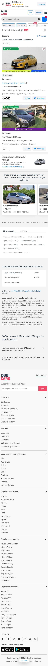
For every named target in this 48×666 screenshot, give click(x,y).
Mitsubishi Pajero (8, 577)
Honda (4, 529)
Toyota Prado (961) (10, 241)
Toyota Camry (7, 554)
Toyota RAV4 (6, 621)
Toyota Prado (6, 550)
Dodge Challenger (8, 614)
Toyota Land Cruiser (9, 544)
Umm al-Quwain (7, 485)
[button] (3, 4)
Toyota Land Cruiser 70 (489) (32, 245)
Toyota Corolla (7, 567)
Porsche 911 (6, 598)
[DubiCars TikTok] (24, 639)
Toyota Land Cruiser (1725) (13, 237)
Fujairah (4, 475)
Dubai (3, 472)
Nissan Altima (6, 557)
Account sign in (7, 415)
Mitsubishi (5, 526)
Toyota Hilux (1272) (35, 237)
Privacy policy (6, 412)
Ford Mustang (7, 563)
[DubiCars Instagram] (14, 639)
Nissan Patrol (6, 547)
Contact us (5, 402)
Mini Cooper (6, 624)
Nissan (4, 503)
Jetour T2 (4, 591)
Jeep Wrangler (7, 573)
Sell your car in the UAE (10, 443)
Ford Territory (7, 628)
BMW (3, 509)
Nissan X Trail (6, 618)
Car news (5, 439)
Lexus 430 (5, 580)
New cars (5, 436)
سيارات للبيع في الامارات (10, 447)
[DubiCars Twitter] (30, 639)
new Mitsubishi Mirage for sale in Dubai (25, 291)
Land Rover (5, 516)
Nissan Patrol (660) (29, 241)
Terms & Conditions (9, 408)
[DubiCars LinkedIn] (3, 639)
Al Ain (3, 465)
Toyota (4, 496)
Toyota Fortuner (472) (11, 248)
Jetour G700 (6, 604)
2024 (4, 43)
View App (42, 4)
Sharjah (4, 482)
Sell (30, 12)
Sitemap (4, 428)
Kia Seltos (5, 611)
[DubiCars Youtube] (19, 639)
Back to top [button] (40, 375)
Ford (3, 513)
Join (42, 388)
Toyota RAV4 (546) (9, 245)
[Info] (22, 30)
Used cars (5, 433)
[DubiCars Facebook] (8, 639)
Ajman (3, 468)
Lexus (3, 506)
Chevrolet (5, 522)
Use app (38, 12)
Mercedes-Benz (7, 499)
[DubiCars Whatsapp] (35, 639)
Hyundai (4, 519)
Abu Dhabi (5, 462)
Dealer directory (8, 422)
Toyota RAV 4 (6, 560)
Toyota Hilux (6, 570)
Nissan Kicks (6, 601)
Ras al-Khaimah (7, 478)
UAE (2, 458)
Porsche (4, 532)
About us (4, 405)
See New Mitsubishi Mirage (12, 167)
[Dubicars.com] (5, 377)
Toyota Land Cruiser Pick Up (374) (15, 252)
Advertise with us (8, 418)
